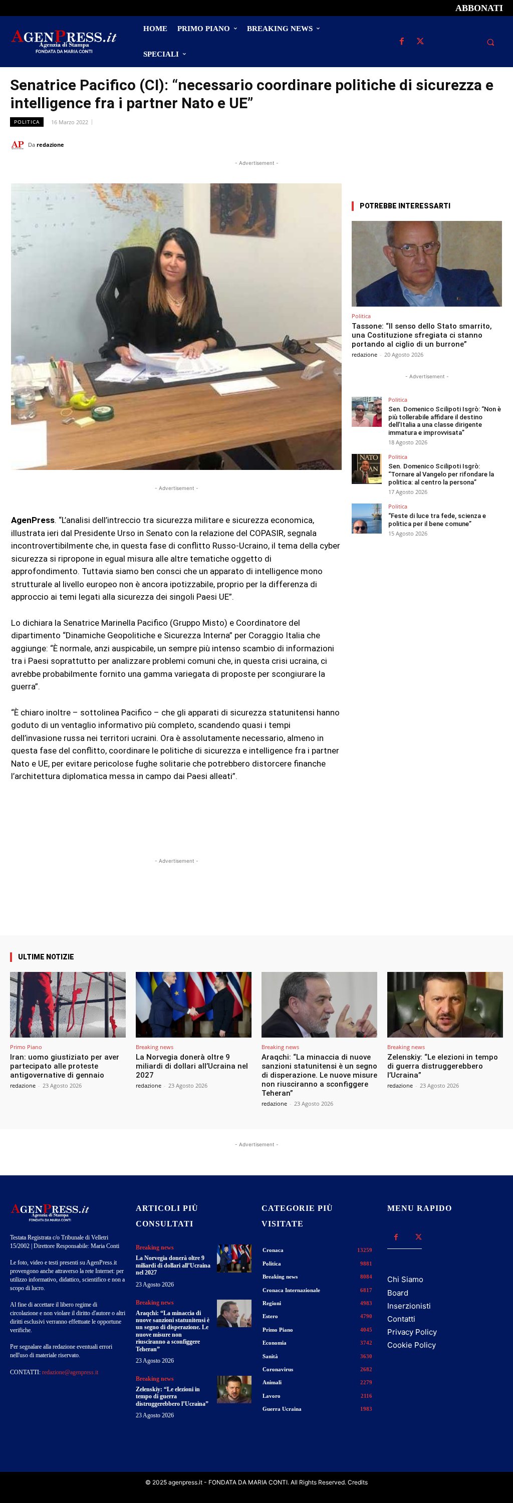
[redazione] (19, 144)
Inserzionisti (409, 1306)
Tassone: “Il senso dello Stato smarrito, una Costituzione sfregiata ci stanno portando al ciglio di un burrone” (422, 335)
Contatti (401, 1319)
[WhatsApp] (447, 144)
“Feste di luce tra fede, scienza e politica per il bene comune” (437, 520)
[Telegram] (493, 144)
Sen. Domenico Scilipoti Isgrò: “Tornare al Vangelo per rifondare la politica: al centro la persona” (441, 473)
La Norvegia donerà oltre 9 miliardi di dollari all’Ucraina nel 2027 (192, 1066)
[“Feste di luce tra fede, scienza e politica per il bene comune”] (367, 519)
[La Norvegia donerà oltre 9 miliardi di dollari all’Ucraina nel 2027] (193, 1005)
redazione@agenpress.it (70, 1372)
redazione (50, 144)
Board (397, 1293)
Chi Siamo (405, 1279)
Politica (27, 121)
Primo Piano (26, 1047)
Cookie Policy (411, 1345)
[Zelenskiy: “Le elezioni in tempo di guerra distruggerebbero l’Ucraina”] (445, 1005)
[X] (420, 42)
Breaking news (154, 1047)
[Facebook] (401, 42)
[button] (490, 42)
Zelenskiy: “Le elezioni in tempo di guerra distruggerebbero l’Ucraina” (442, 1066)
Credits (358, 1482)
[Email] (470, 144)
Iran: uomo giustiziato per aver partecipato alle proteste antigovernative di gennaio (64, 1066)
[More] (325, 907)
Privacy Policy (412, 1332)
